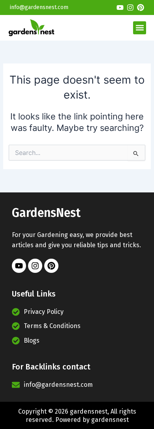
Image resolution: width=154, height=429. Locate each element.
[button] (139, 27)
